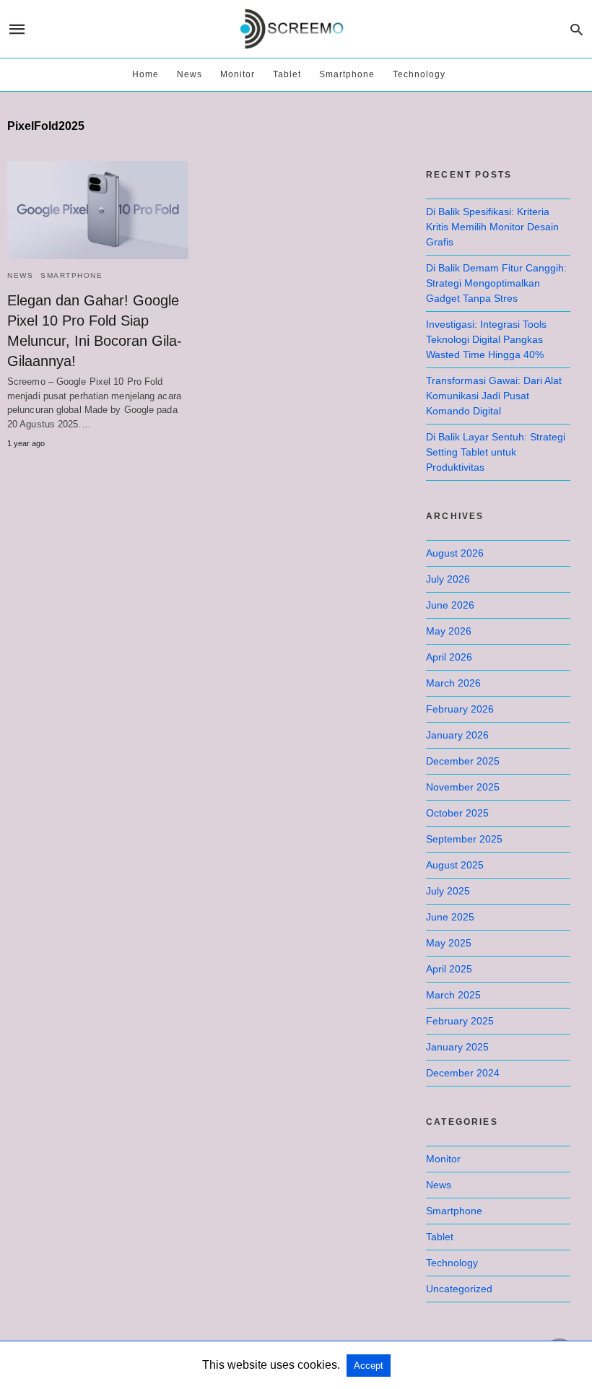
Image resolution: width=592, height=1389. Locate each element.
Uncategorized (459, 1288)
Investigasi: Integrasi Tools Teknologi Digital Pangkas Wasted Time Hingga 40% (486, 339)
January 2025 (457, 1047)
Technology (419, 74)
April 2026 (449, 657)
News (189, 74)
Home (145, 74)
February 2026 (460, 709)
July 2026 (448, 579)
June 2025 (450, 917)
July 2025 (448, 891)
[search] (576, 29)
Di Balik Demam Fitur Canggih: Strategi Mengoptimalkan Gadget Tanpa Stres (496, 283)
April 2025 (449, 969)
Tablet (287, 74)
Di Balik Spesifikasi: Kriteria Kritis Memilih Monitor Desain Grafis (492, 227)
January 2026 (457, 735)
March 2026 (453, 683)
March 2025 (453, 995)
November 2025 (463, 787)
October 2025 (457, 813)
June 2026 (450, 605)
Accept (368, 1365)
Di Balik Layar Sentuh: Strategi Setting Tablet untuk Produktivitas (495, 452)
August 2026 (455, 553)
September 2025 (464, 839)
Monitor (237, 74)
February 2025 (460, 1021)
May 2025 (448, 943)
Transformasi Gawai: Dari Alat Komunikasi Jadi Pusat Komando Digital (494, 396)
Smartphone (347, 74)
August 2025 (455, 865)
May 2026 (448, 631)
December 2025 (463, 761)
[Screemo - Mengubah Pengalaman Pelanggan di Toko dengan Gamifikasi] (294, 29)
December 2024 (463, 1073)
